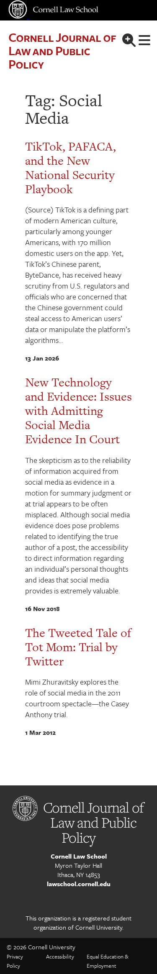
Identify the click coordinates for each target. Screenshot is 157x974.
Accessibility (60, 956)
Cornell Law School (79, 856)
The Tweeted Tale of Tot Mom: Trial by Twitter (78, 647)
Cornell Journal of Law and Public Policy (62, 50)
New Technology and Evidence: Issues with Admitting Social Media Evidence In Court (78, 410)
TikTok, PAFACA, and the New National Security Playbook (70, 167)
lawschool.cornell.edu (79, 883)
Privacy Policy (15, 961)
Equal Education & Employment (108, 961)
